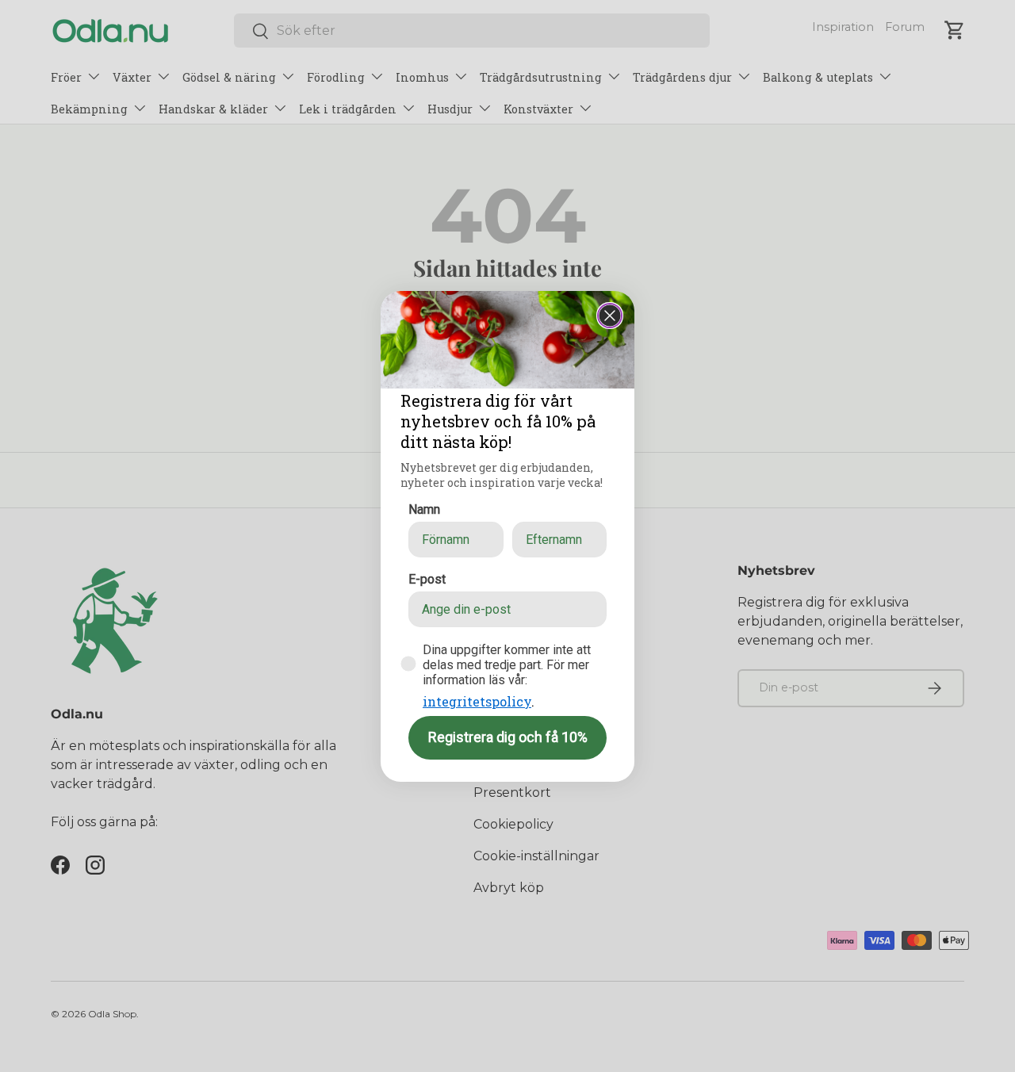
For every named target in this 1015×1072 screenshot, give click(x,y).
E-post (427, 579)
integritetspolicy (477, 701)
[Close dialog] (610, 315)
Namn (424, 509)
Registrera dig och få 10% (508, 737)
